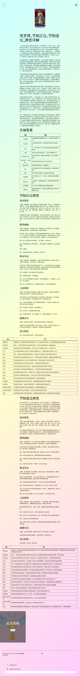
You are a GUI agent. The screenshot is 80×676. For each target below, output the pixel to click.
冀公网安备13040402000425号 (15, 669)
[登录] (76, 5)
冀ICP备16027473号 (13, 665)
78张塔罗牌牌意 (20, 653)
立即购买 (12, 630)
